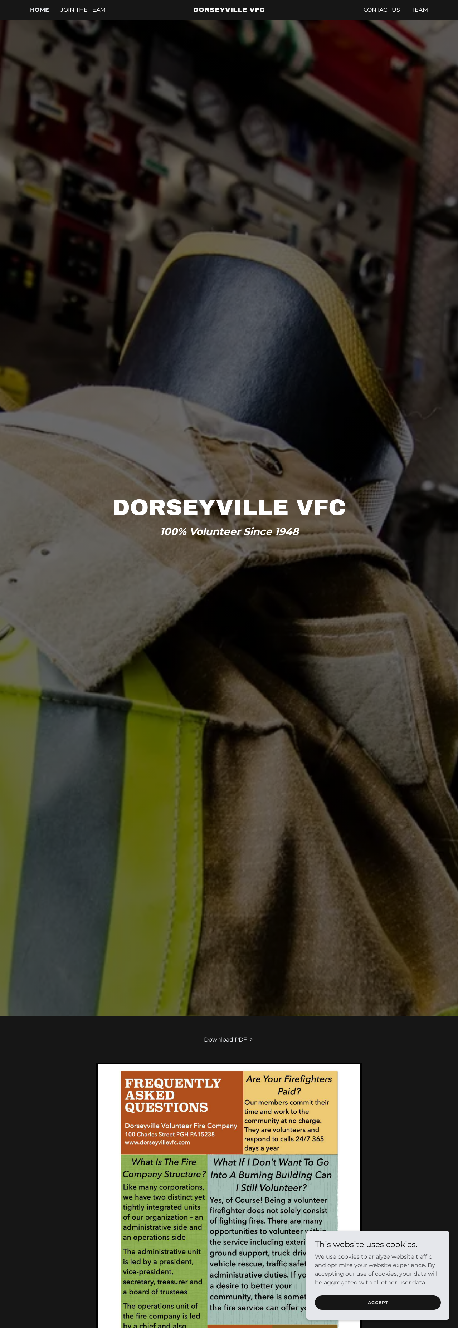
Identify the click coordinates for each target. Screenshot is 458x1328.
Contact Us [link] (382, 9)
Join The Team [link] (83, 9)
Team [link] (419, 9)
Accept (378, 1302)
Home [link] (39, 9)
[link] (229, 10)
